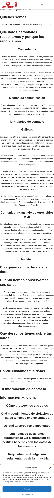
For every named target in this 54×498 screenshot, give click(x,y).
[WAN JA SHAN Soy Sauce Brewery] (9, 5)
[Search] (42, 5)
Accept (27, 489)
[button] (50, 467)
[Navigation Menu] (48, 5)
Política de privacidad (27, 494)
